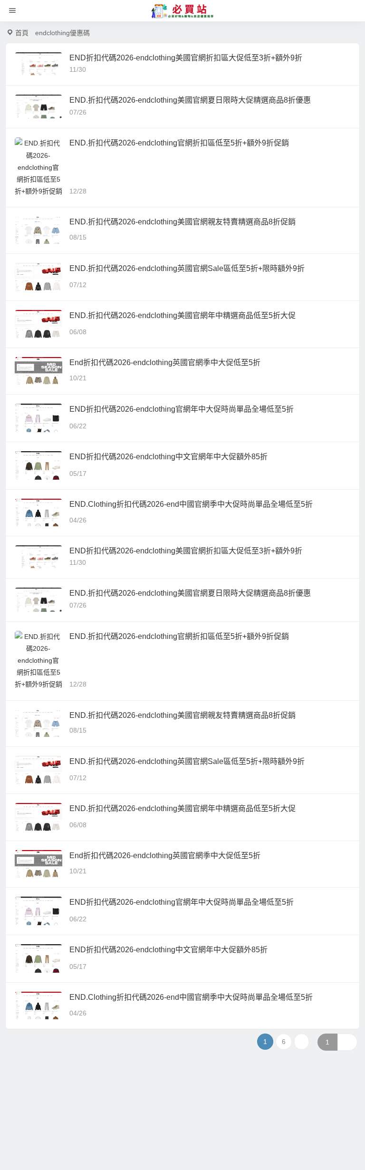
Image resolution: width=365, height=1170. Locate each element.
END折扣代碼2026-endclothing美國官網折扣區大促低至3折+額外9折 (185, 58)
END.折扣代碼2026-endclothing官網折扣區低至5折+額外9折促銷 (179, 143)
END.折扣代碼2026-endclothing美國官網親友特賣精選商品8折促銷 (182, 222)
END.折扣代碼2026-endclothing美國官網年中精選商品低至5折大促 (182, 315)
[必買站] (182, 11)
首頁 (22, 33)
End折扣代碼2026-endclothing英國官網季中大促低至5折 (164, 362)
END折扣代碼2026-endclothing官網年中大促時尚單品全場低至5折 (181, 409)
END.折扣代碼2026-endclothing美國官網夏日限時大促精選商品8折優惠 (190, 100)
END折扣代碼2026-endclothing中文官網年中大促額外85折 (168, 457)
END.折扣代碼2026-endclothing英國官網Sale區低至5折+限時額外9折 (187, 268)
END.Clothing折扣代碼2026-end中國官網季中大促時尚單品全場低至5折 (191, 504)
